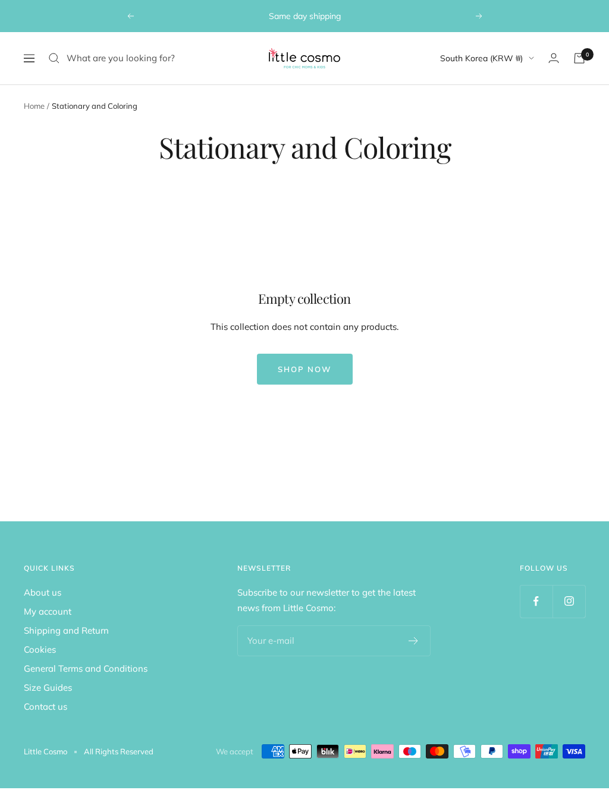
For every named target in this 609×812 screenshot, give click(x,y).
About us (42, 592)
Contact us (45, 706)
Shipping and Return (66, 630)
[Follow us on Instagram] (569, 601)
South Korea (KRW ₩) (481, 58)
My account (47, 611)
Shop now (305, 369)
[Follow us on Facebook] (536, 601)
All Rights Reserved (118, 751)
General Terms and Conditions (85, 668)
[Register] (414, 641)
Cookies (40, 649)
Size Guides (48, 687)
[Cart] (579, 58)
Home (34, 106)
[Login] (553, 58)
